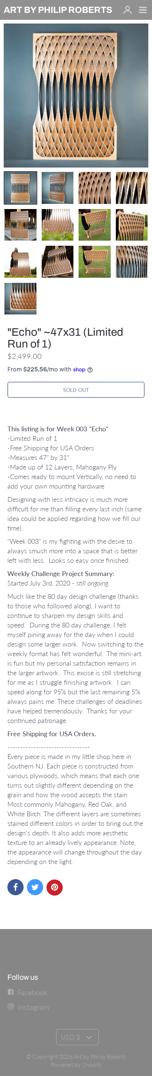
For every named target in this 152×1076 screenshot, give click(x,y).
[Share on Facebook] (15, 887)
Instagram (33, 1007)
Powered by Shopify (76, 1064)
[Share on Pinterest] (54, 887)
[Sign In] (127, 10)
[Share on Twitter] (35, 887)
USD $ (70, 1037)
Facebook (33, 992)
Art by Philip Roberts (100, 1056)
